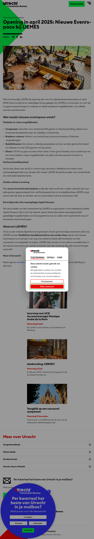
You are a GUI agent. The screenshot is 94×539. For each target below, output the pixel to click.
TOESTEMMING (37, 258)
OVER (59, 258)
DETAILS (50, 258)
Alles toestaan (47, 286)
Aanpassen (47, 281)
